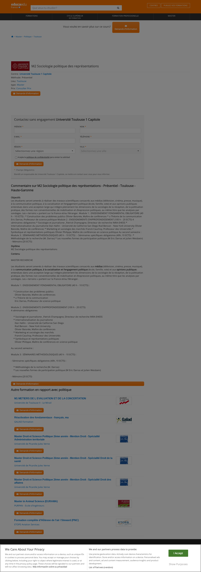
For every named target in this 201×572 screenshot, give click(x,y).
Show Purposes (178, 564)
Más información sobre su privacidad (50, 566)
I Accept (178, 553)
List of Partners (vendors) (101, 567)
